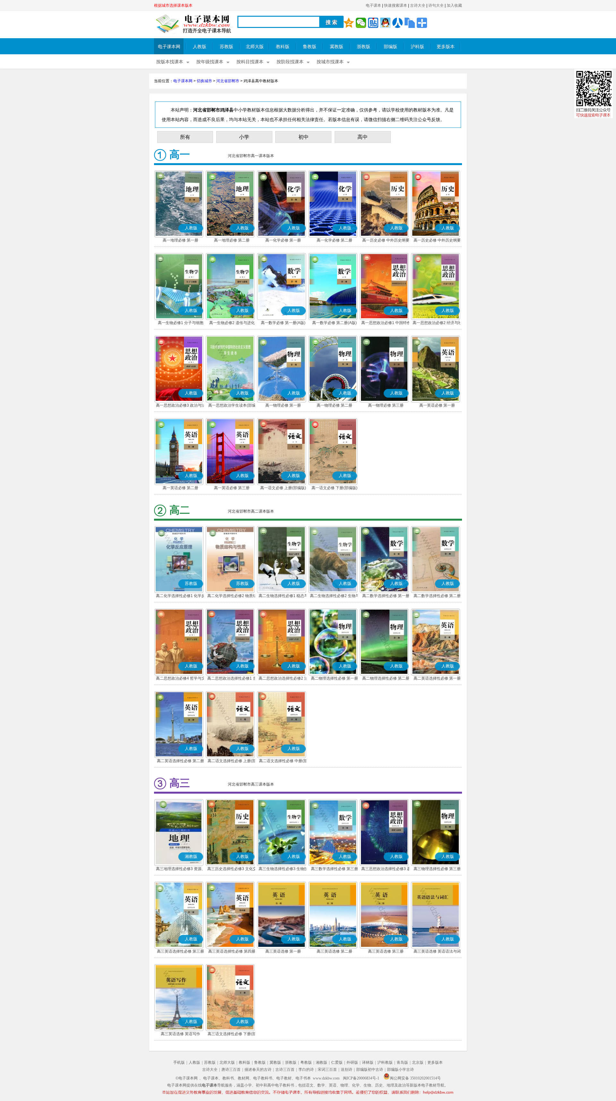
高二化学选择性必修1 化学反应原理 (180, 596)
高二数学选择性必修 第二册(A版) (437, 596)
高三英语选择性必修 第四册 (231, 951)
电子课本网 (169, 46)
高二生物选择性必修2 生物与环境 (334, 596)
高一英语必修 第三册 (232, 488)
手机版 (179, 1062)
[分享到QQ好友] (385, 23)
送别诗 (346, 1069)
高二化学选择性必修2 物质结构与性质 (232, 596)
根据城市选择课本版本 (173, 5)
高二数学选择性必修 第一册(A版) (385, 596)
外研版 (352, 1062)
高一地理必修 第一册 (180, 240)
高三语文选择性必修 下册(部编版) (232, 1034)
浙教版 (363, 46)
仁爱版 (337, 1062)
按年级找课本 (209, 61)
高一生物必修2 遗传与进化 (232, 323)
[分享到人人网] (397, 23)
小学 (244, 137)
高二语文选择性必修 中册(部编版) (283, 761)
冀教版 (336, 46)
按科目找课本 (249, 61)
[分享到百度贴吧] (373, 23)
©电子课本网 (186, 1078)
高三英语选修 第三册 (386, 951)
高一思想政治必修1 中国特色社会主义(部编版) (386, 323)
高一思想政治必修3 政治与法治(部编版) (180, 406)
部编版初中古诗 (369, 1069)
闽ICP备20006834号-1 (361, 1078)
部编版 (390, 46)
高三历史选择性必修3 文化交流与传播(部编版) (232, 869)
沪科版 (417, 46)
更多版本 (446, 46)
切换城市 (204, 81)
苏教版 (226, 46)
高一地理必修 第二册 (232, 240)
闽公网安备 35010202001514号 (415, 1078)
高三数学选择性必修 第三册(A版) (334, 869)
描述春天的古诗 (257, 1069)
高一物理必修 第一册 (283, 405)
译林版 (367, 1062)
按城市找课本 (330, 61)
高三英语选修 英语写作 (180, 1034)
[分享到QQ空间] (349, 23)
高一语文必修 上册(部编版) (283, 488)
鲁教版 (309, 46)
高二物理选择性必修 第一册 (334, 678)
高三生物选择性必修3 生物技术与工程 (283, 869)
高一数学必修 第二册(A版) (334, 323)
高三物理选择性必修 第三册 (437, 869)
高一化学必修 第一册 (283, 240)
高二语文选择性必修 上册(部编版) (232, 761)
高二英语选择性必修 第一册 (437, 678)
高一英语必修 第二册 (180, 488)
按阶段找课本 (290, 61)
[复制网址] (410, 23)
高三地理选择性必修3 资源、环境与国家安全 (180, 869)
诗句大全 (436, 5)
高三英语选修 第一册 (283, 951)
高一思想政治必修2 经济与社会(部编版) (437, 323)
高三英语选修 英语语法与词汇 (437, 952)
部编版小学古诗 (400, 1069)
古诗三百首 (285, 1069)
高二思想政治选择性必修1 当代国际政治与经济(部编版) (232, 679)
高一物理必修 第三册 (386, 405)
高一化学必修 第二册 (334, 240)
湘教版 (321, 1062)
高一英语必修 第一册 (437, 405)
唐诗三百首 (231, 1069)
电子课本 (373, 5)
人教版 (199, 46)
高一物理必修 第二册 (334, 405)
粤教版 (306, 1062)
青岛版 (402, 1062)
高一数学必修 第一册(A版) (283, 323)
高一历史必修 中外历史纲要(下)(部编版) (437, 241)
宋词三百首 (327, 1069)
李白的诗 (306, 1069)
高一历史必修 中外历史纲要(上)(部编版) (385, 241)
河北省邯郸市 (227, 81)
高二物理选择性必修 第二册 (385, 678)
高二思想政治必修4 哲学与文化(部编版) (180, 679)
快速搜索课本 (395, 5)
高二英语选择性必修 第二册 (180, 761)
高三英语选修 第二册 (334, 951)
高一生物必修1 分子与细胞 (180, 323)
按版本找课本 (169, 61)
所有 (185, 137)
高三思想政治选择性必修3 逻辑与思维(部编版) (386, 869)
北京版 (418, 1062)
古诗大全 (417, 5)
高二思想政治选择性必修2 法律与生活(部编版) (283, 679)
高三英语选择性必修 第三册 (180, 951)
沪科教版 (385, 1062)
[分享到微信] (361, 23)
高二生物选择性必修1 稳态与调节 (283, 596)
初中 (303, 137)
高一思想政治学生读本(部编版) (232, 406)
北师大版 (255, 46)
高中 (362, 137)
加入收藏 (454, 5)
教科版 (282, 46)
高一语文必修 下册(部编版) (334, 488)
